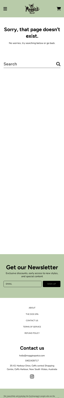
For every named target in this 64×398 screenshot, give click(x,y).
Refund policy (32, 333)
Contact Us (32, 320)
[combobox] (32, 64)
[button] (5, 8)
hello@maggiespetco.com (32, 355)
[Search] (58, 64)
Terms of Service (32, 326)
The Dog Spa (32, 314)
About (32, 308)
